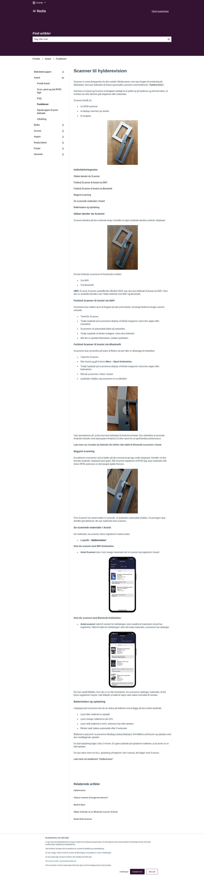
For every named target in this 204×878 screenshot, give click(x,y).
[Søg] (168, 39)
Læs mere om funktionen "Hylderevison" (93, 759)
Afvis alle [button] (152, 871)
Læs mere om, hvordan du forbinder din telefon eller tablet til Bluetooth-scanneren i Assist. (118, 445)
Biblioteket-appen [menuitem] (42, 72)
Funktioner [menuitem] (43, 104)
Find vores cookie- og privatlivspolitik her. (60, 861)
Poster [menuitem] (37, 148)
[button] (63, 72)
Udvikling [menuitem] (41, 119)
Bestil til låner (79, 805)
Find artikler (42, 33)
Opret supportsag (160, 11)
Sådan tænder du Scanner (87, 176)
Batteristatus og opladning (86, 207)
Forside (36, 59)
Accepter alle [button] (137, 871)
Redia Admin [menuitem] (40, 142)
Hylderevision (156, 85)
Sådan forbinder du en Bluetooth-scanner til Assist (96, 812)
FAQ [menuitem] (39, 98)
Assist (48, 59)
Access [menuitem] (37, 131)
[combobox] (99, 39)
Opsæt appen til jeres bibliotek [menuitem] (47, 111)
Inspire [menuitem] (37, 136)
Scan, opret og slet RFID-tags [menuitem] (49, 91)
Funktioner (61, 59)
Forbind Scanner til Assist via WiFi (90, 182)
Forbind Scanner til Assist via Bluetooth (93, 188)
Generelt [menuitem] (38, 154)
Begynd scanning (82, 195)
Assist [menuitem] (37, 77)
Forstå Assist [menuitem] (43, 83)
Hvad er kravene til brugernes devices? (91, 797)
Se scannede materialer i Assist (89, 201)
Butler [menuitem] (37, 125)
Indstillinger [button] (124, 871)
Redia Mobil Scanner (83, 819)
